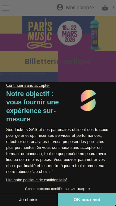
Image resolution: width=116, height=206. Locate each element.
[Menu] (5, 8)
